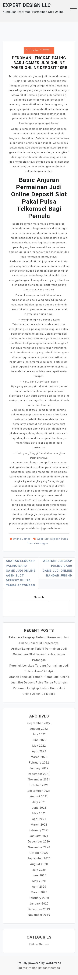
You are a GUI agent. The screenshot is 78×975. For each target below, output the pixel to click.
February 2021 (39, 830)
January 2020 (39, 903)
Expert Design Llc (27, 5)
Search (39, 597)
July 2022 (39, 734)
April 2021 (39, 819)
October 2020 (39, 853)
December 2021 (39, 774)
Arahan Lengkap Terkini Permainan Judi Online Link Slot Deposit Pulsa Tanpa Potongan (39, 654)
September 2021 (39, 790)
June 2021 (39, 807)
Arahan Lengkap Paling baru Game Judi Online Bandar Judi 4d (57, 568)
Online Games (21, 538)
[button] (73, 9)
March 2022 (39, 757)
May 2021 (39, 813)
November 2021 (39, 779)
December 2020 (39, 841)
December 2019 (39, 909)
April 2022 (39, 751)
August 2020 (39, 864)
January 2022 (39, 768)
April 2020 (39, 886)
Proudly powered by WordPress (39, 963)
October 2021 (39, 785)
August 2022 (39, 728)
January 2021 (39, 836)
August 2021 (39, 796)
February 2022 (39, 762)
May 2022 (39, 745)
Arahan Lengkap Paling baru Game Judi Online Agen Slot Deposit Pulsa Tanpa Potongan (20, 573)
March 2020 (39, 892)
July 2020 (39, 869)
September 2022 (39, 723)
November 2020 (39, 847)
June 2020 (39, 875)
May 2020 (39, 881)
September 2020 (39, 858)
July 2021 (39, 802)
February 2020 (39, 898)
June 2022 (39, 740)
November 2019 (39, 915)
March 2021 (39, 824)
